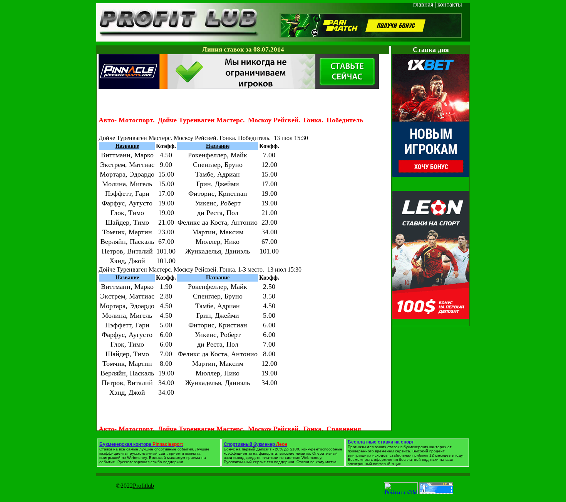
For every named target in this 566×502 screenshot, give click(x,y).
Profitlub (143, 485)
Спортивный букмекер (255, 444)
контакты (449, 4)
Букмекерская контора (141, 444)
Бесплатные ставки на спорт (381, 442)
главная (423, 4)
